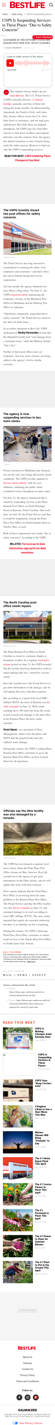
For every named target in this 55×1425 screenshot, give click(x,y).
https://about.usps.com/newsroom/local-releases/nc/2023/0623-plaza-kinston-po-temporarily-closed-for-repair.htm (29, 1003)
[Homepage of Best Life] (27, 1348)
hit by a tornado (21, 907)
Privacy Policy (27, 1375)
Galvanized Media (25, 1414)
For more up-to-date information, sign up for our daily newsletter (27, 548)
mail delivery (17, 95)
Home (5, 14)
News (22, 975)
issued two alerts (19, 294)
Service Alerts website (15, 483)
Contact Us (27, 1369)
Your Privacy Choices (30, 1423)
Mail (8, 975)
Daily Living (17, 14)
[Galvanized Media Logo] (27, 1410)
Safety (39, 975)
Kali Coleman (14, 47)
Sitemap (27, 1363)
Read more (31, 962)
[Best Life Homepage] (27, 4)
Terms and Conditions (27, 1381)
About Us (27, 1357)
